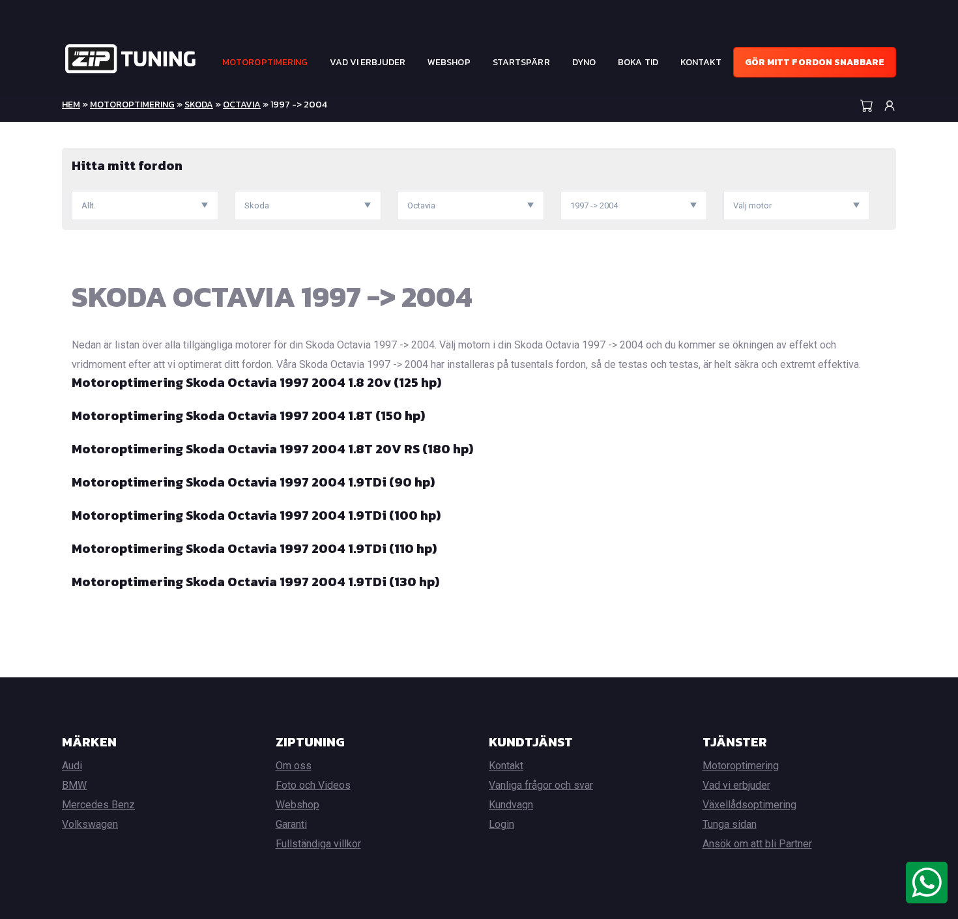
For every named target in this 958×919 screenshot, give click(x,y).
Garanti (291, 824)
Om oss (294, 765)
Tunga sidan (730, 824)
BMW (74, 785)
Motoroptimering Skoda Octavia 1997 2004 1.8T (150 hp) (248, 415)
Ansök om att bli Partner (757, 844)
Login (501, 824)
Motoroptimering (265, 62)
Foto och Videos (313, 785)
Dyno (584, 62)
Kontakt (701, 62)
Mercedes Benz (98, 805)
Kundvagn (511, 805)
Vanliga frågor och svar (541, 785)
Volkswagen (90, 824)
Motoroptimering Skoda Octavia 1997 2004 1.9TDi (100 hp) (256, 515)
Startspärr (521, 62)
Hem (71, 104)
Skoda (198, 104)
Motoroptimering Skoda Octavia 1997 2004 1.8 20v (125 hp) (256, 382)
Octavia (242, 104)
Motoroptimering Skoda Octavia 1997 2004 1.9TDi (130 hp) (255, 581)
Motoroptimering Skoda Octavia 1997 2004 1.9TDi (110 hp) (254, 548)
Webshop (449, 62)
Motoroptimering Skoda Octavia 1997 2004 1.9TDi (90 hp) (253, 482)
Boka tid (638, 62)
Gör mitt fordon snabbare (814, 62)
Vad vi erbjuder (367, 62)
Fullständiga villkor (318, 844)
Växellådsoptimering (749, 805)
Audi (72, 765)
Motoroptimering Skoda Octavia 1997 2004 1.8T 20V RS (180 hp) (272, 449)
